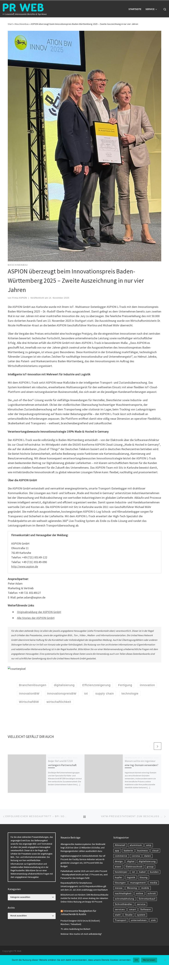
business (142, 850)
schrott (152, 893)
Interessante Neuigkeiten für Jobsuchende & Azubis (78, 912)
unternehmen (139, 920)
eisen (118, 866)
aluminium (136, 845)
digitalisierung (147, 861)
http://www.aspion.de (24, 566)
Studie (129, 915)
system (141, 915)
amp (148, 845)
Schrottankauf (147, 899)
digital (131, 861)
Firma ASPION (19, 298)
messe (119, 888)
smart (132, 909)
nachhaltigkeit (123, 893)
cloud (155, 850)
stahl (118, 915)
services (120, 909)
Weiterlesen (149, 960)
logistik (131, 877)
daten (147, 856)
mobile (145, 888)
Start (10, 23)
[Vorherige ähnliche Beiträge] (149, 746)
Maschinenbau (22, 23)
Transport (120, 920)
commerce (121, 856)
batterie (128, 850)
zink (153, 920)
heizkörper (121, 872)
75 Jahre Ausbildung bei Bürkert (75, 929)
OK (136, 960)
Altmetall (120, 845)
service (141, 904)
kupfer (118, 877)
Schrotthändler (124, 904)
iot (133, 872)
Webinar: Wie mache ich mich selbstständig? (81, 934)
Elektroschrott (134, 866)
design (119, 861)
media (153, 882)
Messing (132, 888)
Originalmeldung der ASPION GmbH (39, 612)
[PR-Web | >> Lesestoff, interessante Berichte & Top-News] (23, 7)
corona (136, 856)
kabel (142, 872)
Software (145, 909)
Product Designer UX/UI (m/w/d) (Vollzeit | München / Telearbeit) (80, 922)
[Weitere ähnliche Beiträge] (157, 746)
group (150, 866)
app (117, 850)
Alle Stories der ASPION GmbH (35, 618)
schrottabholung (124, 899)
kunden (154, 872)
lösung (144, 877)
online (139, 893)
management (138, 882)
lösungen (120, 882)
